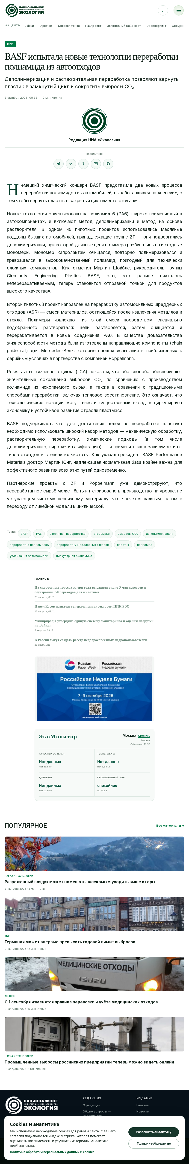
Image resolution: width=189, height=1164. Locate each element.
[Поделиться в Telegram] (58, 164)
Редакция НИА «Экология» (94, 139)
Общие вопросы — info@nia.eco (97, 1113)
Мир (10, 44)
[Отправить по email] (96, 164)
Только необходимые (154, 1143)
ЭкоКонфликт (156, 25)
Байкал (30, 25)
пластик (123, 545)
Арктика (46, 25)
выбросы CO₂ (128, 533)
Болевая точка (69, 25)
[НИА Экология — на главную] (24, 10)
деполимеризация (159, 533)
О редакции (91, 1105)
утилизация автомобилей (29, 556)
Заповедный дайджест (124, 25)
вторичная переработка (68, 533)
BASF (24, 533)
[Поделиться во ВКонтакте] (71, 164)
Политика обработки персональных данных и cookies (52, 1152)
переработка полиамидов (29, 545)
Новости (142, 1111)
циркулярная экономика (74, 556)
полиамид (144, 545)
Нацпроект (93, 25)
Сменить (144, 735)
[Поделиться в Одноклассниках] (83, 164)
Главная (142, 1105)
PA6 (39, 533)
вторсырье (102, 533)
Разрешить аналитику (153, 1132)
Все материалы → (170, 825)
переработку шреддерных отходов (83, 545)
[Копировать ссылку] (108, 164)
